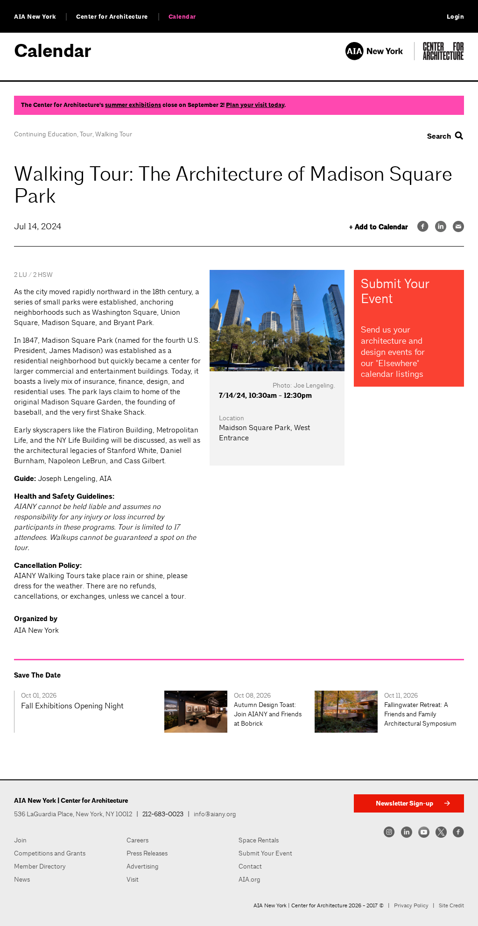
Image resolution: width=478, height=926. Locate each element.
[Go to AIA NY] (379, 57)
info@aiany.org (215, 814)
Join (20, 840)
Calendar (182, 17)
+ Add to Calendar (378, 227)
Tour (86, 134)
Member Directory (40, 866)
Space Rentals (259, 840)
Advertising (143, 866)
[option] (89, 712)
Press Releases (147, 853)
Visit (133, 879)
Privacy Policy (411, 905)
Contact (250, 866)
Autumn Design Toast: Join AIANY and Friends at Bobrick (268, 714)
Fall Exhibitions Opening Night (72, 705)
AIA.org (249, 879)
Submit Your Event (265, 853)
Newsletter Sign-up (404, 803)
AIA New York (35, 17)
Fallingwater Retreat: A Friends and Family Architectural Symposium (420, 714)
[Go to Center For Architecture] (443, 57)
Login (455, 17)
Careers (137, 840)
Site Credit (451, 905)
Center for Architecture (112, 17)
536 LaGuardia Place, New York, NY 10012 (73, 814)
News (22, 879)
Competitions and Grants (49, 853)
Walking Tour (113, 134)
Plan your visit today (255, 105)
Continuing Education (45, 134)
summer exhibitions (133, 105)
